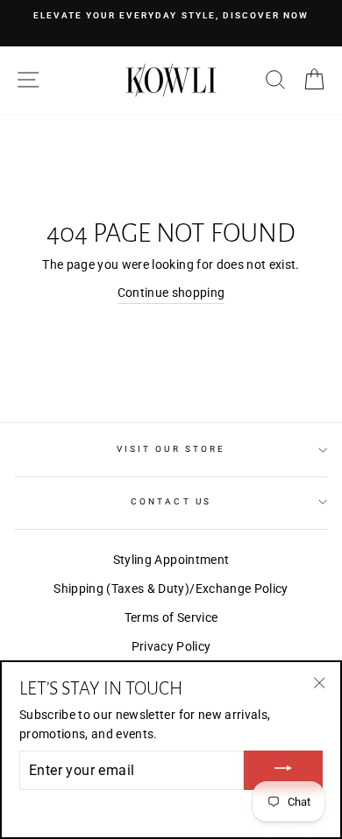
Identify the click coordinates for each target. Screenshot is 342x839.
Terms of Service (171, 617)
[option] (171, 16)
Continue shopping (171, 293)
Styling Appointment (171, 560)
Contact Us (171, 501)
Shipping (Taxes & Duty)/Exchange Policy (170, 589)
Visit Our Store (171, 449)
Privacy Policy (171, 646)
